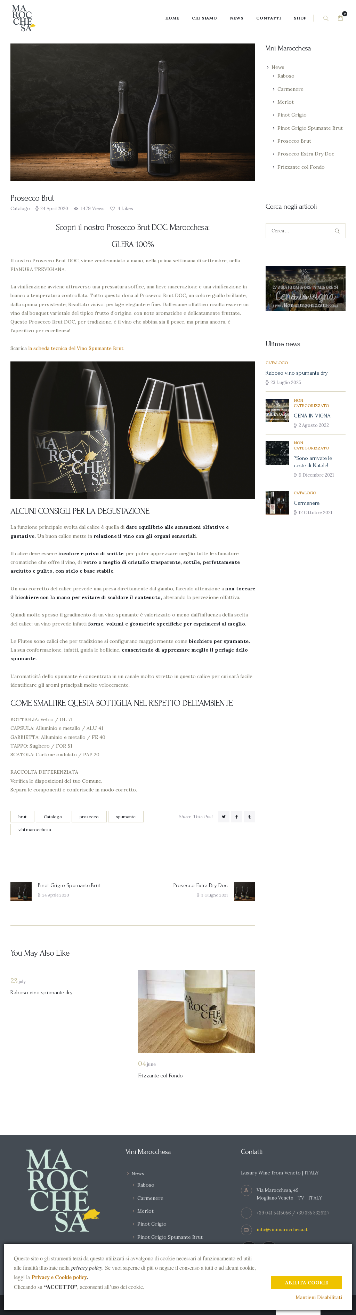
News (278, 67)
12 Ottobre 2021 (315, 513)
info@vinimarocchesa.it (282, 1230)
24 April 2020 (54, 209)
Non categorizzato (306, 305)
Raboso (285, 76)
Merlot (285, 102)
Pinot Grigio (292, 115)
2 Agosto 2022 (314, 425)
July (18, 982)
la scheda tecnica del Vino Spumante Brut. (76, 348)
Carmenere (290, 89)
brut (22, 816)
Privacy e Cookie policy (59, 1277)
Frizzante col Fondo (160, 1076)
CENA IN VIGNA (305, 298)
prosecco (89, 816)
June (147, 1064)
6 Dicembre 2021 (316, 475)
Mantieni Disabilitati (319, 1297)
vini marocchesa (34, 829)
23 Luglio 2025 (285, 382)
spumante (126, 816)
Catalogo (20, 209)
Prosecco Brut (294, 141)
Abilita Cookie (306, 1283)
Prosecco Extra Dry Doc (305, 154)
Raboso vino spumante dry (41, 992)
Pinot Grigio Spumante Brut (310, 128)
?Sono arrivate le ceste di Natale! (313, 462)
